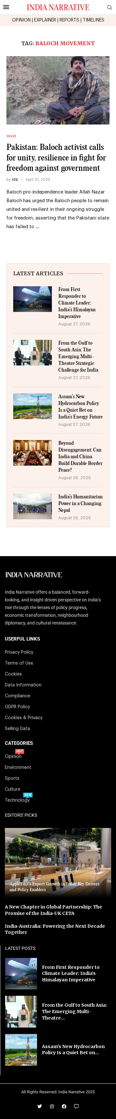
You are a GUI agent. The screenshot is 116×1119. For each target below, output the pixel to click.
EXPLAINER (45, 20)
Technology (17, 800)
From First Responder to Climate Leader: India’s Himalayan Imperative (77, 303)
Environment (18, 767)
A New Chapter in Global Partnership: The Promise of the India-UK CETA (53, 910)
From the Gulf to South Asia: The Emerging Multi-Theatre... (74, 1011)
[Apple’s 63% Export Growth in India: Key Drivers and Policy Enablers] (58, 863)
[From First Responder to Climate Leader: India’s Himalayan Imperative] (32, 299)
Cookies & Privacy (24, 718)
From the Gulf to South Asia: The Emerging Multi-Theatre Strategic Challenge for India (78, 357)
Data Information (23, 685)
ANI (15, 180)
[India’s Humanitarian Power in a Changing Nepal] (32, 506)
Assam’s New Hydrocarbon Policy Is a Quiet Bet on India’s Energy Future (80, 406)
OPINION (21, 20)
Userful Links (22, 639)
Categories (19, 743)
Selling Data (17, 729)
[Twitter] (39, 1106)
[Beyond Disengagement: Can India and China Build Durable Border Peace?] (32, 453)
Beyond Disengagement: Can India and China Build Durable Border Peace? (80, 457)
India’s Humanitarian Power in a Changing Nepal (80, 504)
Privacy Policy (19, 652)
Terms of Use (19, 663)
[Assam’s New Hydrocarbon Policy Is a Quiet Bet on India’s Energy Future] (32, 406)
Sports (12, 778)
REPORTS (69, 20)
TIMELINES (93, 20)
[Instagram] (51, 1106)
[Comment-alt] (76, 1106)
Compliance (17, 696)
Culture (12, 789)
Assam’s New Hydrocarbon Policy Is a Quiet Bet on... (73, 1050)
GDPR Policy (17, 707)
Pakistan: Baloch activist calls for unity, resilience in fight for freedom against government (56, 157)
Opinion (13, 756)
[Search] (109, 7)
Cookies (13, 674)
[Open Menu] (6, 7)
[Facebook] (64, 1106)
